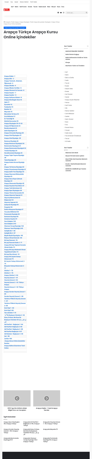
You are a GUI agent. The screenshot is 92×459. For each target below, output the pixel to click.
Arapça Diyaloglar (24, 22)
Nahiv (16, 6)
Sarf (12, 6)
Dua (12, 2)
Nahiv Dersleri (69, 119)
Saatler (67, 116)
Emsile (30, 6)
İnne (62, 6)
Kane (58, 6)
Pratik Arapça (15, 22)
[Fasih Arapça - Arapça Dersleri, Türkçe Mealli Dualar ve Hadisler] (7, 10)
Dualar (67, 86)
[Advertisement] (32, 55)
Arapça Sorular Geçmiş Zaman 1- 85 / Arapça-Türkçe (11, 431)
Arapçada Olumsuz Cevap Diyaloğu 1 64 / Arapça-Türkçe (30, 439)
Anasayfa (7, 22)
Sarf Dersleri (68, 94)
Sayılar (16, 2)
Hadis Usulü (42, 6)
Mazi (48, 6)
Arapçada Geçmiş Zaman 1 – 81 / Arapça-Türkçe (51, 423)
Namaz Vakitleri (24, 2)
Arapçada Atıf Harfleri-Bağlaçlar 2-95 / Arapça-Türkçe (31, 423)
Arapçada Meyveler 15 (50, 429)
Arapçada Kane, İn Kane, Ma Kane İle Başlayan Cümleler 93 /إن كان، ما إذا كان (31, 431)
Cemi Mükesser (69, 113)
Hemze (67, 102)
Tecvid (35, 6)
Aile (66, 108)
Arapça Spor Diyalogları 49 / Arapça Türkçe (12, 423)
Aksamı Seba (69, 88)
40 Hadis (67, 141)
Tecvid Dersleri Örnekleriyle (73, 135)
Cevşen (7, 2)
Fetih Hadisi (33, 2)
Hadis (66, 80)
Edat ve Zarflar (69, 77)
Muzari (53, 6)
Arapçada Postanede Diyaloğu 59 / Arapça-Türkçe (50, 439)
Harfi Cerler (23, 6)
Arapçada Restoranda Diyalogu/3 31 (11, 439)
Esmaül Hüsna (69, 127)
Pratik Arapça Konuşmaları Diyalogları (40, 22)
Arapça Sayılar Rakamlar (72, 99)
